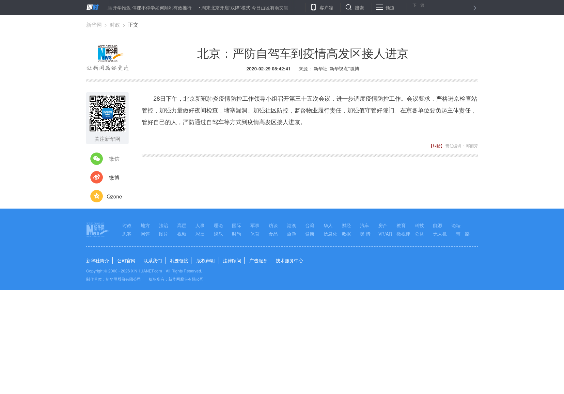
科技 (419, 225)
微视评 (403, 234)
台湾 (309, 225)
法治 (163, 225)
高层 (181, 225)
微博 (114, 177)
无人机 (440, 234)
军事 (254, 225)
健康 (309, 234)
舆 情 (365, 234)
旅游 (291, 234)
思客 (127, 234)
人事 (200, 225)
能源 (437, 225)
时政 (115, 24)
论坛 (456, 225)
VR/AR (385, 234)
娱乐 (218, 234)
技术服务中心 (289, 260)
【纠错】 (437, 145)
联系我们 (153, 260)
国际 (236, 225)
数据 (346, 234)
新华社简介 (97, 260)
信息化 (330, 234)
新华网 (94, 24)
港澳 (291, 225)
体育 (254, 234)
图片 (163, 234)
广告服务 (258, 260)
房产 (382, 225)
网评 (145, 234)
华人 (328, 225)
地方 (145, 225)
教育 (401, 225)
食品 (273, 234)
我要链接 (179, 260)
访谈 (273, 225)
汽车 (364, 225)
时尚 (236, 234)
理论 (218, 225)
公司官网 (126, 260)
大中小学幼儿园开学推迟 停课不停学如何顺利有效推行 (130, 7)
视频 (181, 234)
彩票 (200, 234)
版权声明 (205, 260)
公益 (419, 234)
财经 (346, 225)
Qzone (114, 196)
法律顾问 (232, 260)
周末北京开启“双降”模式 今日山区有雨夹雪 (239, 7)
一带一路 (460, 234)
